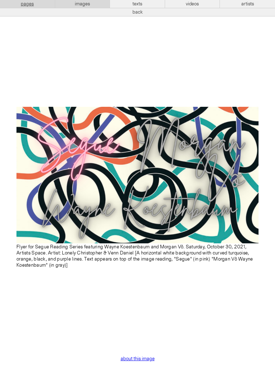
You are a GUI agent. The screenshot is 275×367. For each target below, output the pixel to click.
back (137, 12)
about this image (138, 358)
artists (247, 3)
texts (137, 3)
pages (27, 3)
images (82, 3)
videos (192, 3)
